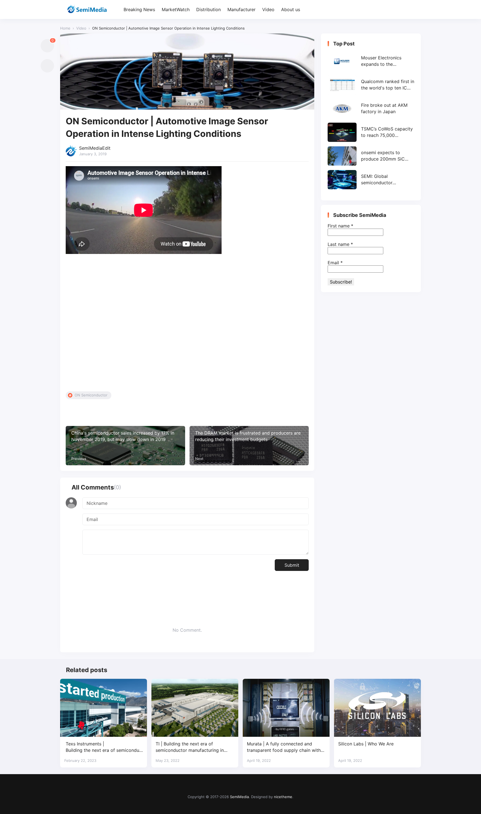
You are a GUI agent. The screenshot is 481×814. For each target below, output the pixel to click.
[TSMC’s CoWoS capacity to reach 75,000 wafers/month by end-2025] (371, 132)
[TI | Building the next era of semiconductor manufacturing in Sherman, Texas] (194, 708)
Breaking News (139, 9)
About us (290, 9)
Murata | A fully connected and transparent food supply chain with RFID (284, 747)
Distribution (208, 9)
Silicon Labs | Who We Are (366, 744)
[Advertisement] (187, 324)
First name (340, 226)
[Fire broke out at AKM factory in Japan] (371, 108)
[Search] (416, 9)
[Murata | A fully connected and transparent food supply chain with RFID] (286, 708)
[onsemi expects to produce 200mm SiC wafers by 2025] (371, 156)
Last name (340, 244)
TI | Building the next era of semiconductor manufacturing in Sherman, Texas (190, 747)
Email (335, 262)
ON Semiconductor (91, 395)
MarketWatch (176, 9)
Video (268, 9)
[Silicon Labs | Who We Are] (377, 708)
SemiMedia (239, 796)
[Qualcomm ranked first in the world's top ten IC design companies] (371, 85)
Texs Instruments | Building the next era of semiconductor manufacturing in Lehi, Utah (103, 747)
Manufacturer (241, 9)
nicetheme (283, 796)
